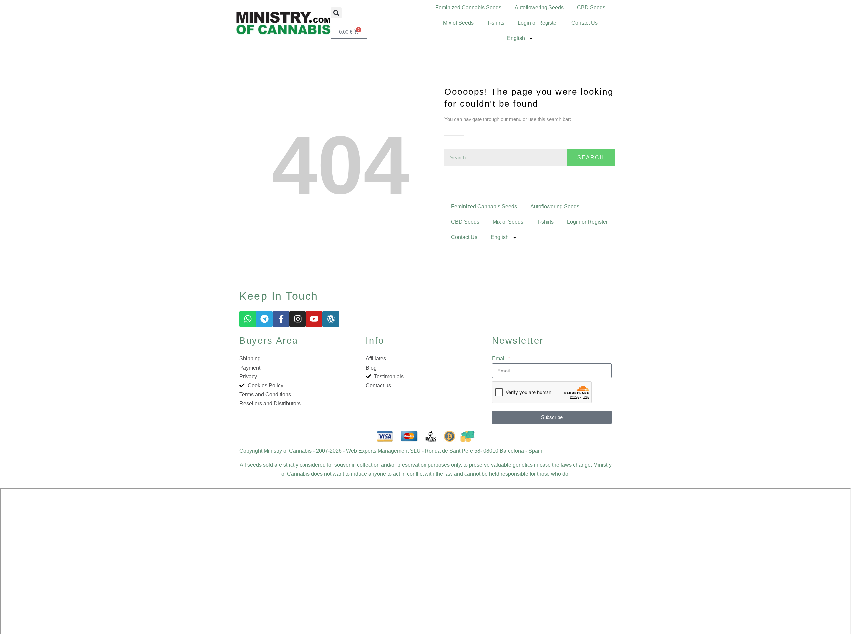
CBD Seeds (591, 7)
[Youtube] (314, 319)
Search (590, 157)
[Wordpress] (330, 319)
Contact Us (584, 23)
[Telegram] (264, 319)
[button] (336, 12)
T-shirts (495, 23)
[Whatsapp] (247, 319)
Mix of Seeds (458, 23)
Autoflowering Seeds (539, 7)
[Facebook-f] (281, 319)
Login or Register (538, 23)
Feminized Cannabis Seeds (468, 7)
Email (499, 358)
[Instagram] (297, 319)
